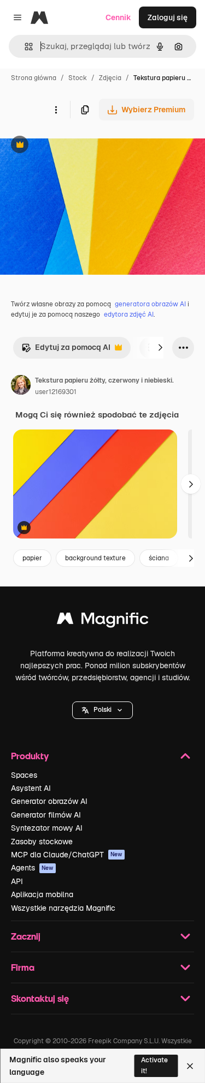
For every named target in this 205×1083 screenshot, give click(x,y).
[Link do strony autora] (21, 386)
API (17, 881)
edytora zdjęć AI (129, 314)
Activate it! (154, 1065)
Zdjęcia (110, 78)
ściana (159, 558)
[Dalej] (160, 348)
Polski (102, 709)
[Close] (190, 1066)
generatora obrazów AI (150, 304)
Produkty (30, 755)
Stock (77, 78)
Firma (22, 967)
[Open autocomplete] (24, 47)
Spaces (24, 775)
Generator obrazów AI (49, 801)
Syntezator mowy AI (47, 828)
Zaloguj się (168, 17)
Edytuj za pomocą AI (65, 350)
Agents (32, 868)
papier (32, 558)
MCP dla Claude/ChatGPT (66, 855)
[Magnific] (103, 621)
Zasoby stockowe (42, 841)
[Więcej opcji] (56, 109)
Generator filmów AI (46, 815)
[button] (102, 710)
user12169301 (56, 392)
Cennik (118, 17)
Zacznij (25, 936)
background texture (95, 558)
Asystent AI (31, 788)
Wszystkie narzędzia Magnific (63, 908)
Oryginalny (75, 146)
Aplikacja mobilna (42, 894)
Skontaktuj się (40, 998)
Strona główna (33, 78)
